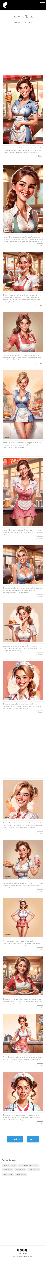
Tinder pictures (34, 1170)
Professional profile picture (28, 1165)
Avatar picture (8, 1174)
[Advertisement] (23, 50)
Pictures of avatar (9, 1165)
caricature (17, 22)
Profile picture (20, 1170)
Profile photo (7, 1170)
